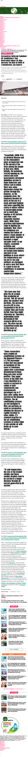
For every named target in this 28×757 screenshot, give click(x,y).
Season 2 (2, 22)
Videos (1, 18)
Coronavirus (13, 591)
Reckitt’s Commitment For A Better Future (10, 45)
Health (1, 43)
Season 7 (2, 27)
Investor (2, 746)
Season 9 (2, 29)
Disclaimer (2, 745)
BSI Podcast (3, 47)
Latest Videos (3, 19)
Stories (1, 44)
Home (1, 16)
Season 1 (2, 20)
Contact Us (2, 749)
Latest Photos (3, 31)
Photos (1, 30)
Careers (2, 750)
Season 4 (2, 24)
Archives (2, 741)
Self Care (2, 42)
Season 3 (2, 23)
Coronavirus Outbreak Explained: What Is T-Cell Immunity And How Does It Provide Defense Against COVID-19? (13, 336)
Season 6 (2, 26)
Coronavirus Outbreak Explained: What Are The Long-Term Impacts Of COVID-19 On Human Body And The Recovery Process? (13, 454)
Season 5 (2, 25)
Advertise (2, 742)
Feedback (2, 744)
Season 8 (2, 28)
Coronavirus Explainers (7, 49)
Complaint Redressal (5, 748)
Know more (18, 740)
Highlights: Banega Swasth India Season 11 (10, 17)
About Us (2, 743)
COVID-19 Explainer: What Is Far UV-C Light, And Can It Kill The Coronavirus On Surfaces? (14, 142)
